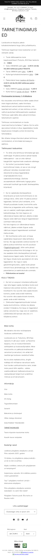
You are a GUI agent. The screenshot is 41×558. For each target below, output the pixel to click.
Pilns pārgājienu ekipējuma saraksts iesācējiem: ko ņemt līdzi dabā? (17, 489)
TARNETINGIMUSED (11, 428)
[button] (4, 18)
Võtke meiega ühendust (13, 418)
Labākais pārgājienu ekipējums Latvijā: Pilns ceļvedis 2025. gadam (18, 452)
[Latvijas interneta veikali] (20, 554)
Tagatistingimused (11, 247)
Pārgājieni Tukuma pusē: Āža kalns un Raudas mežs (18, 497)
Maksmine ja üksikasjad (13, 413)
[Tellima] (34, 511)
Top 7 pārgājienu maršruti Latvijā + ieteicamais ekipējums (17, 482)
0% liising (7, 399)
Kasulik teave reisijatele (13, 437)
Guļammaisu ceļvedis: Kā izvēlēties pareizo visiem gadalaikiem (20, 474)
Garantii (7, 408)
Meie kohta (8, 394)
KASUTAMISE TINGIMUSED (14, 423)
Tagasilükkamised (11, 404)
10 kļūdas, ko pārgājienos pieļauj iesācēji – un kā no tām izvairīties (20, 459)
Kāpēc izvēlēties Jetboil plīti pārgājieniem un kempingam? (20, 467)
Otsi (5, 389)
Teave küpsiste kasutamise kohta (16, 432)
